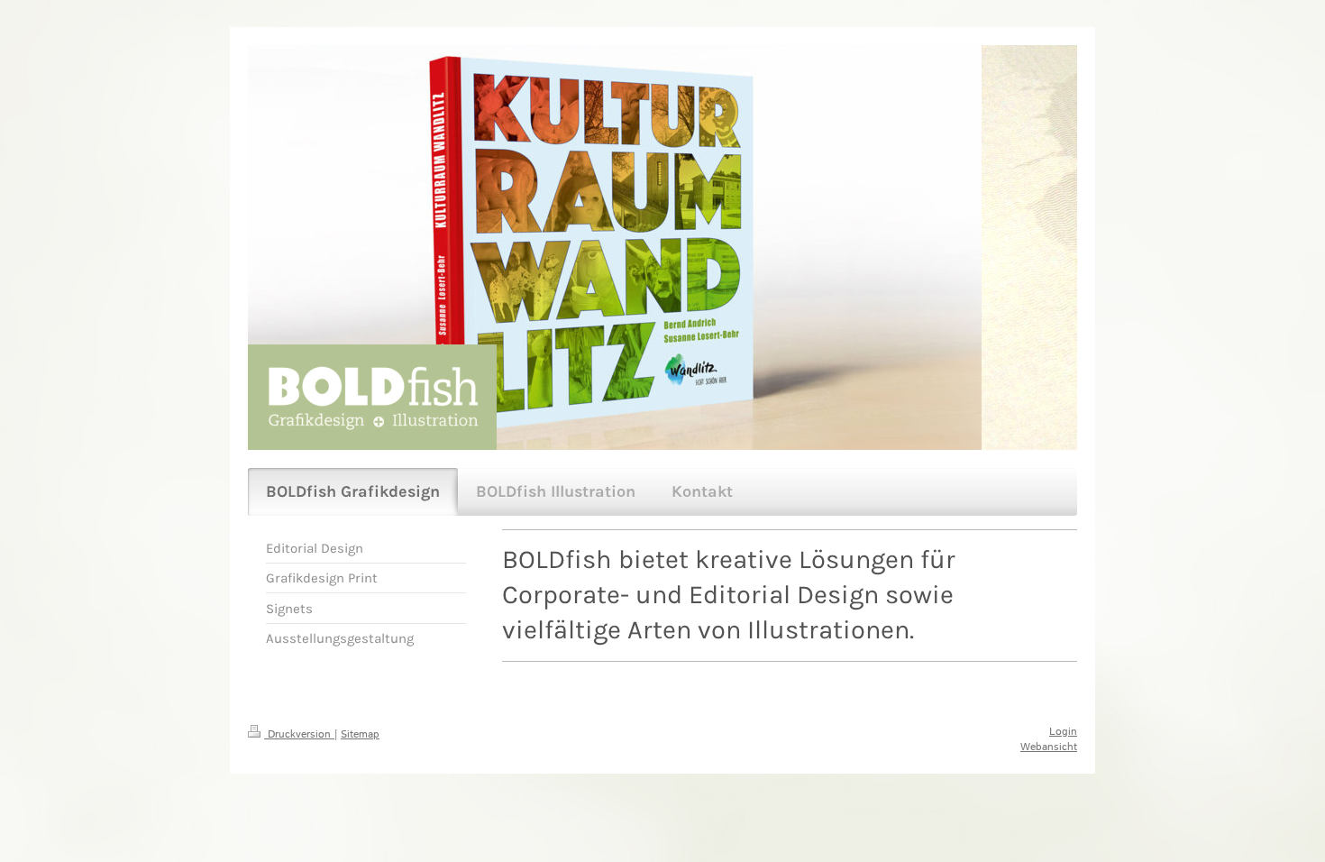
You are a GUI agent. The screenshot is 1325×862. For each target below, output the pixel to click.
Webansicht (1048, 747)
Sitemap (360, 734)
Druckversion (299, 734)
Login (1063, 731)
